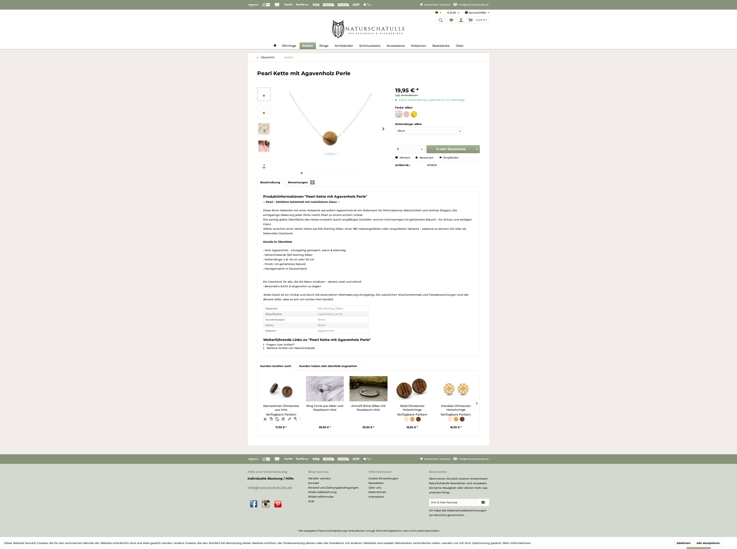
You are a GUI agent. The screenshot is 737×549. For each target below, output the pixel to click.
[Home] (275, 45)
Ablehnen (684, 543)
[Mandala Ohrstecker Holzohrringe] (456, 388)
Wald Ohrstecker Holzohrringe (412, 408)
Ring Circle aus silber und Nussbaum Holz (324, 408)
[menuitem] (440, 20)
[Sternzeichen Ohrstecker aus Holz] (281, 388)
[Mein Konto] (460, 20)
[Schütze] (289, 421)
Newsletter (376, 483)
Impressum (376, 496)
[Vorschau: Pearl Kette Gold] (264, 163)
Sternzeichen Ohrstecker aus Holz (281, 408)
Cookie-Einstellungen (383, 478)
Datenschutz (377, 492)
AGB (311, 501)
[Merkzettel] (451, 20)
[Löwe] (283, 421)
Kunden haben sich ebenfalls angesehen (328, 366)
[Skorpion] (295, 421)
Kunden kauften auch (275, 366)
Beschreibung (270, 182)
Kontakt (313, 483)
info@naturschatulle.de (270, 488)
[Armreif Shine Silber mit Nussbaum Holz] (368, 388)
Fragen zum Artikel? (280, 344)
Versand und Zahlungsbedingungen (333, 487)
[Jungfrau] (271, 421)
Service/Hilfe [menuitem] (477, 12)
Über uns (374, 487)
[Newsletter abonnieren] (483, 502)
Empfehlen (451, 157)
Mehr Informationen (517, 543)
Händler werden (319, 478)
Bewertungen (300, 182)
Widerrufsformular (321, 496)
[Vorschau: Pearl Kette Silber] (264, 94)
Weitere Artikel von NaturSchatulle (290, 348)
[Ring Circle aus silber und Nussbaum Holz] (325, 388)
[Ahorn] (406, 421)
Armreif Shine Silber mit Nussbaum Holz (368, 408)
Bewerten (427, 157)
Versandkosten (356, 530)
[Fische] (265, 421)
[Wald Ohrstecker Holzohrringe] (412, 388)
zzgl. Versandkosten (406, 95)
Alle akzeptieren (708, 543)
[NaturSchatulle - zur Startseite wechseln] (368, 29)
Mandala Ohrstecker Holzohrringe (456, 408)
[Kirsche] (413, 421)
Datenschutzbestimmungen (467, 510)
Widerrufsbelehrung (322, 492)
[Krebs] (277, 421)
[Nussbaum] (418, 421)
